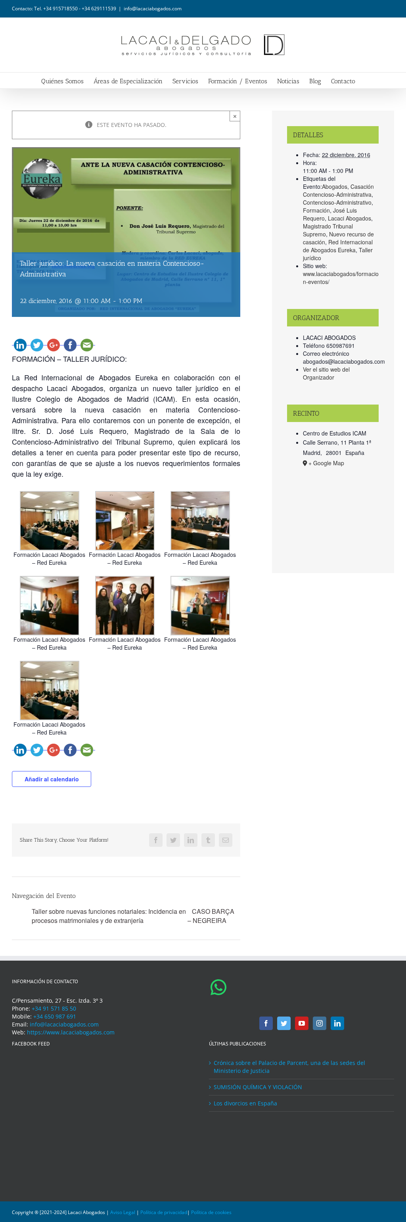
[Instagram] (319, 1023)
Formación (316, 210)
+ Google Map (326, 463)
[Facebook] (266, 1023)
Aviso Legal (122, 1212)
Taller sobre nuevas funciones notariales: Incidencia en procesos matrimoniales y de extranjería (109, 916)
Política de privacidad (163, 1212)
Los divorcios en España (245, 1103)
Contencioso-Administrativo (337, 202)
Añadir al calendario (52, 779)
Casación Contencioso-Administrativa (338, 190)
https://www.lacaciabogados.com (71, 1032)
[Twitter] (284, 1023)
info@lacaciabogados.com (153, 8)
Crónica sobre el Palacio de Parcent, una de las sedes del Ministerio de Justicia (289, 1066)
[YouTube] (301, 1023)
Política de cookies (211, 1212)
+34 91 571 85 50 (54, 1008)
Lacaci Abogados (349, 218)
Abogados (334, 186)
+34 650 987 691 (54, 1016)
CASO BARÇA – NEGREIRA (211, 916)
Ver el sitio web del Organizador (326, 373)
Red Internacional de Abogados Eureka (338, 246)
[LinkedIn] (337, 1023)
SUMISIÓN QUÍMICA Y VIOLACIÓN (258, 1087)
